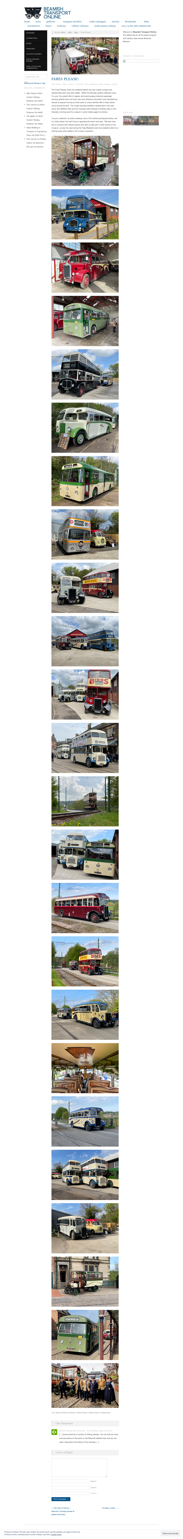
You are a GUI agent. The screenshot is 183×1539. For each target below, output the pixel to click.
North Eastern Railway (105, 26)
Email (93, 1487)
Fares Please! (65, 79)
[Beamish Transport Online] (52, 12)
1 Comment (79, 84)
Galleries (50, 21)
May (76, 32)
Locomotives (34, 26)
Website (94, 1493)
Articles (115, 21)
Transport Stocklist (72, 21)
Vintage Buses (105, 1412)
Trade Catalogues (97, 21)
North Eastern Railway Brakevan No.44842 (35, 97)
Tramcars (61, 26)
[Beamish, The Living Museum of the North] (34, 82)
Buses (48, 26)
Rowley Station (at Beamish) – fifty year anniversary (36, 143)
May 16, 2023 (68, 84)
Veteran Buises (93, 1412)
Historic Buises (81, 1412)
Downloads (130, 21)
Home (27, 21)
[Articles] (141, 120)
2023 (69, 32)
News (38, 21)
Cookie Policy (56, 1534)
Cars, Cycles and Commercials (136, 26)
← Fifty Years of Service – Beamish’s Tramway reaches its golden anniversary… (62, 1511)
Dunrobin (30, 33)
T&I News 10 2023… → (110, 1508)
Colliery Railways (80, 26)
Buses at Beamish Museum (66, 1412)
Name (93, 1481)
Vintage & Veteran (111, 84)
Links (146, 21)
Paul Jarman (32, 104)
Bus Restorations (91, 84)
